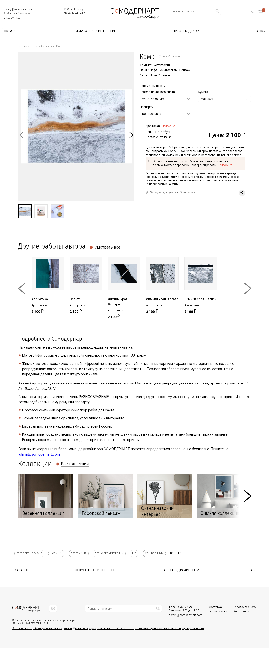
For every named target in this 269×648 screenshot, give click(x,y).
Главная (23, 46)
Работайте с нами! (245, 607)
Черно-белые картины (109, 553)
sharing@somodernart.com (18, 9)
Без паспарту (151, 114)
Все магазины (218, 611)
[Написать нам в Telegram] (8, 13)
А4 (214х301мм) (153, 99)
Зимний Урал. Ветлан (200, 299)
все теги (175, 553)
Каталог (11, 31)
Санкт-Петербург (158, 132)
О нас (260, 31)
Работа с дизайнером (180, 570)
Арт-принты (47, 46)
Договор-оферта (84, 628)
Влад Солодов (160, 75)
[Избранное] (253, 11)
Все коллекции (75, 463)
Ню (134, 553)
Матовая (206, 99)
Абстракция (78, 553)
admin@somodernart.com (39, 454)
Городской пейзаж (29, 553)
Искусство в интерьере (96, 31)
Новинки (56, 553)
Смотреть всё (107, 247)
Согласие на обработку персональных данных (42, 628)
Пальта (75, 299)
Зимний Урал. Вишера (118, 301)
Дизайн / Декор (186, 31)
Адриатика (40, 299)
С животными (154, 553)
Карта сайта (241, 611)
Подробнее (168, 125)
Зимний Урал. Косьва (162, 299)
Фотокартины (187, 192)
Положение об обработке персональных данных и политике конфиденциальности (150, 628)
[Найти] (217, 11)
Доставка (215, 607)
